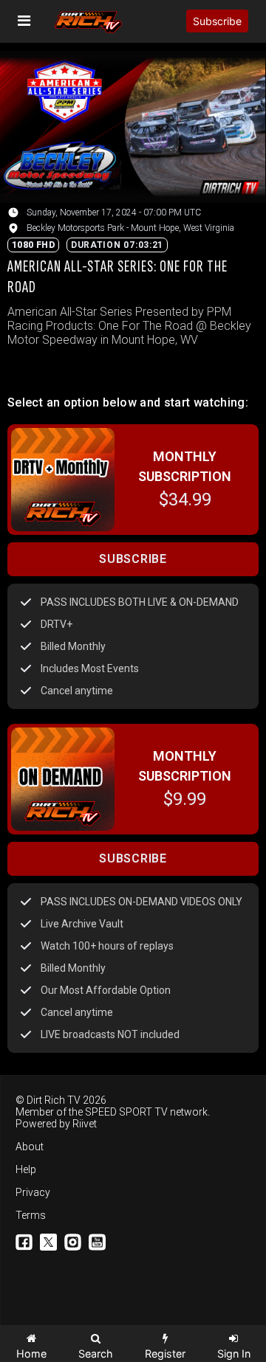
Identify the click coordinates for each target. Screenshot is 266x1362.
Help (26, 1169)
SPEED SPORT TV (126, 1112)
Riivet (84, 1124)
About (30, 1146)
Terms (31, 1215)
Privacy (33, 1192)
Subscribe (217, 21)
